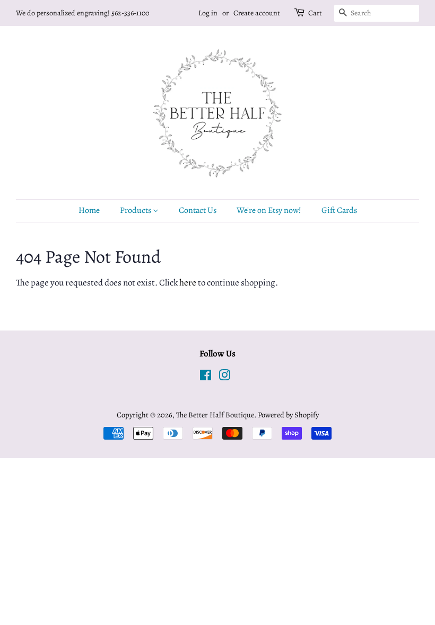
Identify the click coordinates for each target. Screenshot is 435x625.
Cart (315, 13)
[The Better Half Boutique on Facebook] (205, 377)
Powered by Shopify (288, 414)
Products (136, 210)
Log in (208, 13)
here (187, 282)
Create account (256, 13)
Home (89, 210)
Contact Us (197, 210)
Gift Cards (339, 210)
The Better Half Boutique (215, 414)
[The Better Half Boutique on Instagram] (224, 377)
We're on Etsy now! (269, 210)
